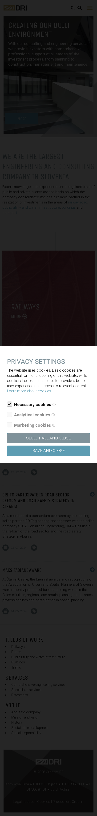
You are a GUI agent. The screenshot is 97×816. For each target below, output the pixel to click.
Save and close (48, 450)
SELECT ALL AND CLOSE (48, 438)
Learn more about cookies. (29, 391)
